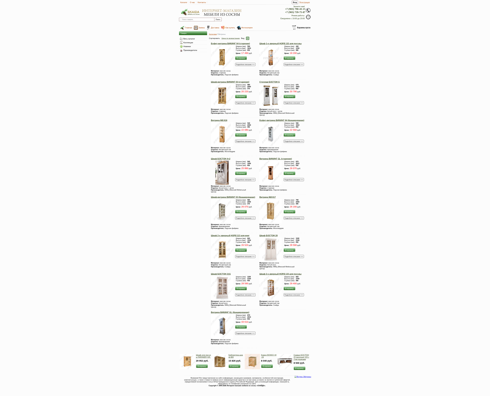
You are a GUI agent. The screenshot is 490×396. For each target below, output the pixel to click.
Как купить (230, 28)
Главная (188, 28)
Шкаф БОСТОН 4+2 (220, 159)
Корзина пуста (303, 27)
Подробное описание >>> (245, 64)
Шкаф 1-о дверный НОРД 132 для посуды (280, 43)
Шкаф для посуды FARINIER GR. (203, 356)
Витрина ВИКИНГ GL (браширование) (230, 312)
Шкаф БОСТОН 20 (268, 235)
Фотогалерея (247, 28)
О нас (192, 2)
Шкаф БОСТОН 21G (221, 274)
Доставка (215, 28)
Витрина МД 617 (267, 197)
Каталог (183, 2)
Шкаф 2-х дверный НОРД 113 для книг (230, 235)
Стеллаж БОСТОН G (269, 82)
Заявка (201, 28)
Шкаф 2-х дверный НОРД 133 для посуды (280, 274)
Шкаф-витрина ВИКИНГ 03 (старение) (230, 82)
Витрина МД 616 (219, 120)
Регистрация (304, 2)
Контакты (202, 2)
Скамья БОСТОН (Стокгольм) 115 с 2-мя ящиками (301, 357)
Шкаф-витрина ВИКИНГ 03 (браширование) (233, 197)
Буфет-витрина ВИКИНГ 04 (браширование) (281, 120)
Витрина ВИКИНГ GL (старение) (275, 159)
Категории (213, 34)
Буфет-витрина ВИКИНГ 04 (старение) (230, 43)
